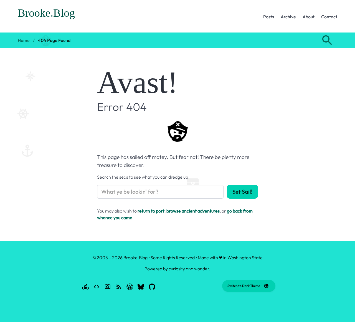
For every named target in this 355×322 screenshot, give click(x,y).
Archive (288, 16)
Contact (329, 16)
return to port (151, 211)
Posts (268, 16)
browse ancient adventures (193, 211)
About (309, 16)
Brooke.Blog (46, 13)
